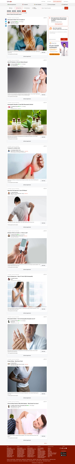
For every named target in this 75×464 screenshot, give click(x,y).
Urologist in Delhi (9, 454)
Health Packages (25, 460)
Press (49, 456)
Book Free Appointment (57, 1)
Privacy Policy (50, 454)
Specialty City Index (29, 459)
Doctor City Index (12, 459)
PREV (9, 443)
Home (8, 12)
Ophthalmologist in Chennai (31, 455)
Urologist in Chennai (30, 454)
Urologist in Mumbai (20, 454)
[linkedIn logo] (64, 448)
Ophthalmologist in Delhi (10, 455)
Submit (64, 39)
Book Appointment (27, 56)
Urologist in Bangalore (41, 455)
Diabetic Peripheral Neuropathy (14, 12)
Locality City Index (18, 459)
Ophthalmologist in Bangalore (42, 456)
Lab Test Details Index (31, 460)
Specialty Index (24, 459)
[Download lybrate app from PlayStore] (63, 453)
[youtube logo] (66, 448)
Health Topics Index (10, 460)
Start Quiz (43, 52)
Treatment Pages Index (38, 460)
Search (66, 8)
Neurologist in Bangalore (41, 454)
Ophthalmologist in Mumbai (21, 455)
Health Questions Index (45, 459)
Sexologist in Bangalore (41, 457)
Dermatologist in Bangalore (42, 453)
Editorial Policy (50, 455)
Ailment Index (20, 460)
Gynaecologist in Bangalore (42, 451)
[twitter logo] (62, 448)
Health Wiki (34, 459)
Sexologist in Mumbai (20, 456)
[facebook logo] (60, 448)
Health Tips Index (39, 459)
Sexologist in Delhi (9, 456)
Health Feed (22, 12)
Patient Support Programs (46, 460)
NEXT (45, 443)
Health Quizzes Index (52, 459)
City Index (8, 459)
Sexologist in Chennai (30, 456)
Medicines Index (15, 460)
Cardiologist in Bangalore (41, 450)
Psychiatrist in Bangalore (41, 452)
